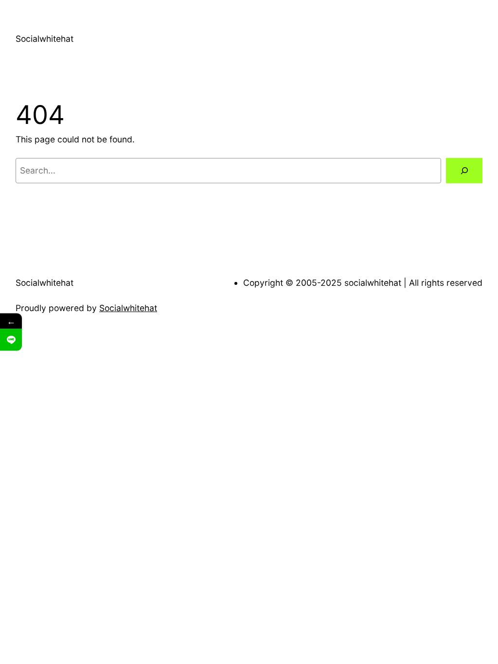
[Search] (464, 170)
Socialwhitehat (44, 39)
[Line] (11, 340)
